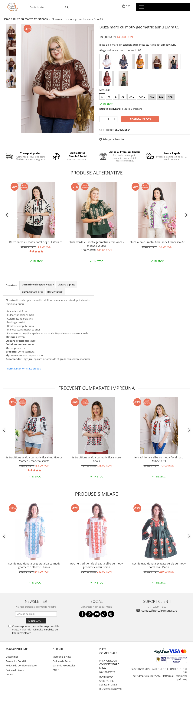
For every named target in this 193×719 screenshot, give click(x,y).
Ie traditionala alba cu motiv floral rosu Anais (96, 459)
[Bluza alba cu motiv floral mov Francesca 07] (157, 210)
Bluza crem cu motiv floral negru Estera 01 (36, 242)
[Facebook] (82, 614)
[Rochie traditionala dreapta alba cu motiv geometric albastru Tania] (34, 531)
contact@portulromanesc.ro (159, 610)
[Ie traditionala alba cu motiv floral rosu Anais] (96, 425)
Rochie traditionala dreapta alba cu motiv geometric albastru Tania (34, 565)
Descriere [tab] (11, 285)
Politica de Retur (62, 661)
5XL (161, 96)
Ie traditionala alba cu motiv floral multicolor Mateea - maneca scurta (34, 459)
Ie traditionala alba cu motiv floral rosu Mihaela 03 (158, 459)
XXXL (142, 96)
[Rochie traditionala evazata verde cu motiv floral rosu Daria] (159, 531)
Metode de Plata (62, 656)
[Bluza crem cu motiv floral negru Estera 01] (36, 210)
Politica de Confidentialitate (21, 665)
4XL (152, 96)
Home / (8, 19)
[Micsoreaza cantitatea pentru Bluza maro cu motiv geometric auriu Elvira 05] (102, 119)
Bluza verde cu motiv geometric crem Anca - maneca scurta (96, 243)
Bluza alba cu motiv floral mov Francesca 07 (157, 242)
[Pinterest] (89, 614)
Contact (10, 674)
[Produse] (142, 8)
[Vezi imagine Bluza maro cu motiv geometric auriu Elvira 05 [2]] (11, 64)
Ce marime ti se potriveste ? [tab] (38, 284)
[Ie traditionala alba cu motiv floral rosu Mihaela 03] (159, 425)
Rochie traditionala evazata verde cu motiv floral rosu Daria (159, 565)
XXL (131, 96)
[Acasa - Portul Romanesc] (12, 7)
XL (123, 96)
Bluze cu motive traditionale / (32, 19)
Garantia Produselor (64, 665)
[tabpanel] (57, 78)
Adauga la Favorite (113, 139)
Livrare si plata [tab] (66, 284)
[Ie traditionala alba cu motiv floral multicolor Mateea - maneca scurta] (34, 425)
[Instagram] (111, 614)
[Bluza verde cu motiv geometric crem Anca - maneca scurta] (96, 210)
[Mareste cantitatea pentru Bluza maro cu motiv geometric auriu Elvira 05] (114, 119)
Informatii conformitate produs (23, 368)
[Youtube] (96, 614)
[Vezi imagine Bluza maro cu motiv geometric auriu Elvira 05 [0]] (11, 32)
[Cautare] (67, 7)
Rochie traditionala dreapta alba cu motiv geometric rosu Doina (96, 565)
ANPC (56, 670)
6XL (170, 96)
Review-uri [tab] (55, 292)
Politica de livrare (15, 670)
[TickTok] (103, 614)
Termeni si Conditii (16, 661)
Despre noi (12, 656)
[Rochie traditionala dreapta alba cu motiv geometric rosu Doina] (96, 531)
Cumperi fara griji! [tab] (33, 292)
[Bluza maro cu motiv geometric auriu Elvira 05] (57, 78)
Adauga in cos (140, 119)
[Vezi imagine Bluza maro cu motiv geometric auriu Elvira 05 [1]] (11, 48)
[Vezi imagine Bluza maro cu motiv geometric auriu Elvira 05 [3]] (11, 80)
